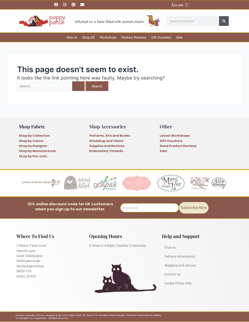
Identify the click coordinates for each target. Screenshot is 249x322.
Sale (179, 37)
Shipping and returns (180, 265)
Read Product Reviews (178, 146)
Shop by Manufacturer (37, 151)
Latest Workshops (175, 135)
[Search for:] (51, 86)
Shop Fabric (32, 126)
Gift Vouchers (161, 37)
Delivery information (179, 256)
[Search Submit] (78, 86)
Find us (170, 247)
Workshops (108, 37)
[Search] (224, 21)
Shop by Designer (33, 146)
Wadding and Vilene (106, 141)
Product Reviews (133, 37)
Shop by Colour (31, 141)
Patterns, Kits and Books (109, 135)
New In (72, 37)
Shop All (88, 37)
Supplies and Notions (106, 146)
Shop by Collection (34, 135)
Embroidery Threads (106, 151)
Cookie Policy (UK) (177, 283)
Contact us (172, 274)
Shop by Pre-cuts (33, 156)
